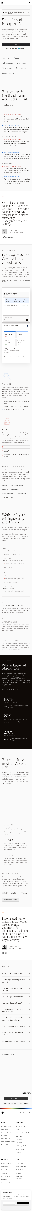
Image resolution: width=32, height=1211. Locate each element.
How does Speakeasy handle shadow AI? (12, 989)
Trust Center (5, 1183)
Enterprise (19, 1142)
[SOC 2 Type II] (5, 893)
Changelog (19, 1139)
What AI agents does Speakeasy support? (13, 980)
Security (18, 1173)
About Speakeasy (6, 1163)
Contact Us (4, 1170)
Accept (23, 1203)
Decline (9, 1203)
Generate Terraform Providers (7, 1134)
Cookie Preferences (22, 1170)
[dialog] (16, 1200)
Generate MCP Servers (8, 1141)
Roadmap (4, 1179)
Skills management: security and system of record (17, 12)
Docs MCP (4, 1145)
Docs (17, 1129)
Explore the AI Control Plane (16, 1103)
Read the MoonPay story (10, 689)
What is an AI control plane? (12, 973)
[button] (2, 3)
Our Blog (18, 1152)
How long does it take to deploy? (14, 1026)
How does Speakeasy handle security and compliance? (12, 1019)
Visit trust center (10, 900)
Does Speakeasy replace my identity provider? (12, 1010)
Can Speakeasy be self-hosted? (13, 1041)
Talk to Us (4, 1173)
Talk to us (15, 44)
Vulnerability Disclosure (19, 1177)
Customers (4, 1166)
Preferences (16, 1207)
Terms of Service (21, 1166)
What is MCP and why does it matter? (12, 1033)
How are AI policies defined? (12, 997)
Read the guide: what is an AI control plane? (16, 280)
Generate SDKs (6, 1129)
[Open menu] (29, 3)
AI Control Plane (6, 1126)
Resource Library (21, 1126)
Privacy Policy (20, 1163)
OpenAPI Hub (20, 1149)
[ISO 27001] (14, 893)
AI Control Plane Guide (22, 1133)
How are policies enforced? (12, 1003)
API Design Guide (21, 1146)
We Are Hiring (5, 1176)
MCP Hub (19, 1136)
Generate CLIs (5, 1138)
